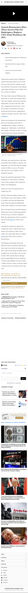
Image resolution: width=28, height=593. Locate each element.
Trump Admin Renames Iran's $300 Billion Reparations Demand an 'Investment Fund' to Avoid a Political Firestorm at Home (13, 498)
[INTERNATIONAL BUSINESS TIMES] (14, 2)
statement (4, 116)
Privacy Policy (20, 287)
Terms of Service (11, 287)
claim (2, 236)
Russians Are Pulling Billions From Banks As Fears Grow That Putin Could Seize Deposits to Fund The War (13, 523)
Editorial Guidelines (20, 318)
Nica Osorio (11, 42)
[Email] (17, 48)
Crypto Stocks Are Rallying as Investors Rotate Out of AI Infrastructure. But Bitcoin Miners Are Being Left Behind (13, 446)
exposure (12, 219)
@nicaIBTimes (12, 43)
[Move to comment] (20, 48)
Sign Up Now (19, 417)
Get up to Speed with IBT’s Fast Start (18, 414)
